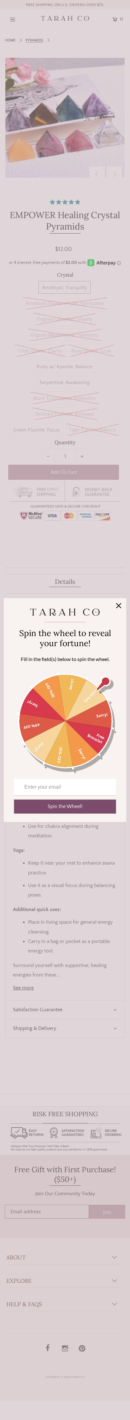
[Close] (118, 605)
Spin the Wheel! (65, 806)
